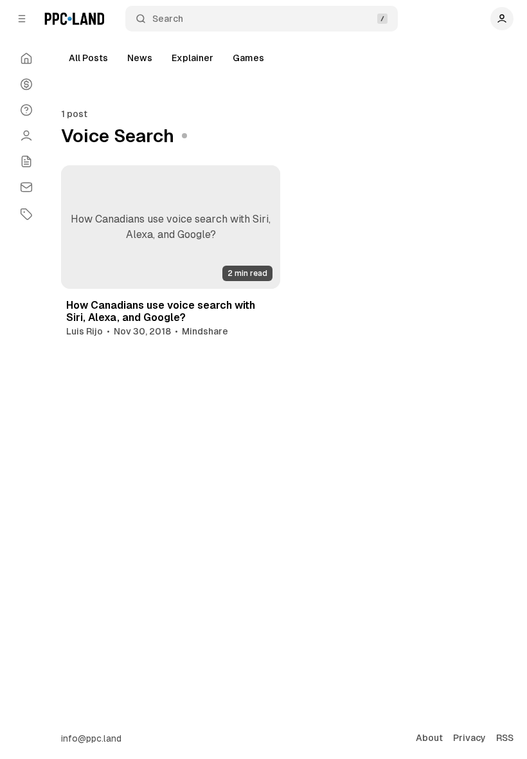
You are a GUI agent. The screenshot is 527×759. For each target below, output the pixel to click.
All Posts (88, 58)
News (139, 58)
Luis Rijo (84, 331)
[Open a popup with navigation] (21, 18)
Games (248, 58)
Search (167, 19)
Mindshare (205, 331)
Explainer (192, 58)
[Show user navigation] (502, 18)
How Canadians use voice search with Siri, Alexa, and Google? (160, 311)
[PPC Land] (74, 18)
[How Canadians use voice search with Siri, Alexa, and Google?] (170, 227)
